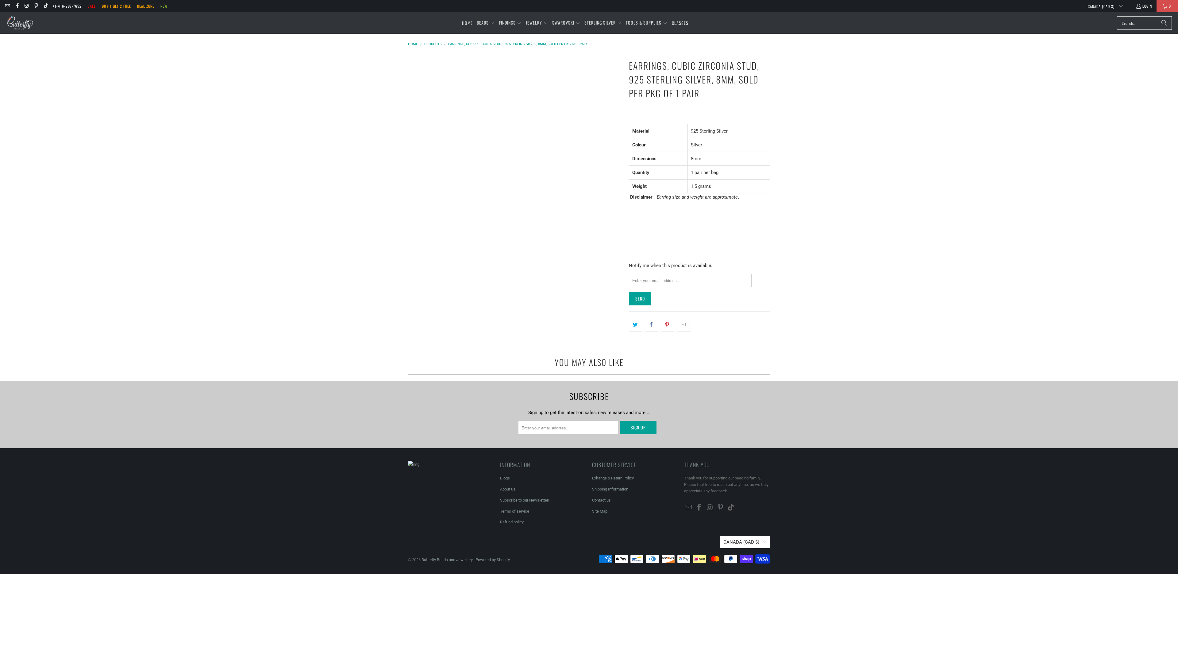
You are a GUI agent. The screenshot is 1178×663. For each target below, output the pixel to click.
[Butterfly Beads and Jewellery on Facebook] (16, 6)
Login (1147, 6)
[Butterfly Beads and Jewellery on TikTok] (45, 6)
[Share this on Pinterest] (667, 325)
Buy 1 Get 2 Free (116, 6)
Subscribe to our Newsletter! (524, 500)
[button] (486, 23)
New (163, 6)
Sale (92, 6)
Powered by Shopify (492, 559)
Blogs (505, 478)
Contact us (601, 500)
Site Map (599, 511)
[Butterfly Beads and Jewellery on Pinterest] (36, 6)
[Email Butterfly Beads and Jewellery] (7, 6)
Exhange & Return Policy (613, 478)
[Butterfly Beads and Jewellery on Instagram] (26, 6)
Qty (632, 209)
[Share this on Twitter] (635, 325)
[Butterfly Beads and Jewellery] (20, 23)
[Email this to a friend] (683, 325)
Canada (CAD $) (1102, 6)
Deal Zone (145, 6)
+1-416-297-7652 (67, 6)
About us (507, 489)
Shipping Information (610, 489)
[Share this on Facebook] (651, 325)
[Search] (1164, 23)
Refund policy (512, 522)
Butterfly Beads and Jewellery (448, 559)
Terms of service (514, 511)
